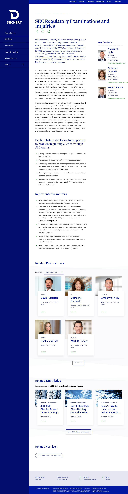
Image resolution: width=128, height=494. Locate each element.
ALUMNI (108, 2)
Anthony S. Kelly (110, 297)
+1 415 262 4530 (113, 95)
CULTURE (81, 2)
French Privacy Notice (97, 490)
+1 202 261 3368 (113, 79)
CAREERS (118, 2)
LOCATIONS (72, 2)
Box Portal (38, 479)
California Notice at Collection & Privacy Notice (63, 490)
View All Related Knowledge (78, 432)
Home (37, 14)
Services (43, 14)
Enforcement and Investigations (59, 14)
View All (78, 363)
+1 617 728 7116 (51, 345)
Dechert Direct (39, 477)
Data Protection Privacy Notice (99, 488)
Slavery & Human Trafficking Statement (80, 491)
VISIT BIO (43, 312)
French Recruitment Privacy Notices (61, 491)
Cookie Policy (87, 488)
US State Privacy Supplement (83, 490)
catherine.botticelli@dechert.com (115, 82)
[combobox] (54, 272)
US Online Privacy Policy (76, 488)
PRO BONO (91, 2)
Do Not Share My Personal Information (100, 491)
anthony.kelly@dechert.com (115, 63)
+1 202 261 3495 (113, 60)
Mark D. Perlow (115, 87)
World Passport (62, 479)
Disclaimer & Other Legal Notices (60, 488)
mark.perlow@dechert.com (115, 98)
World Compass (62, 477)
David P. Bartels (49, 297)
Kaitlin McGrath (49, 341)
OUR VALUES (100, 2)
